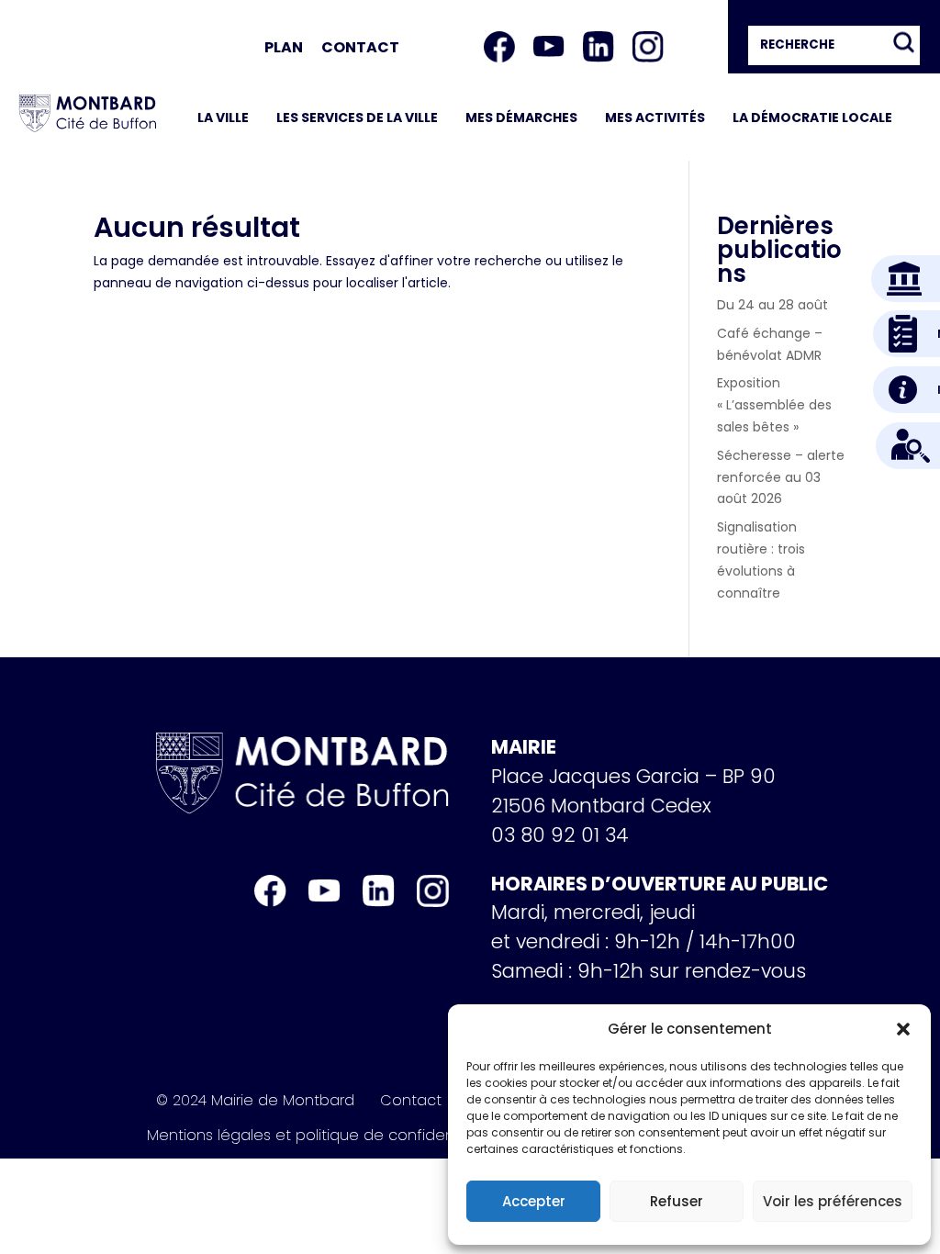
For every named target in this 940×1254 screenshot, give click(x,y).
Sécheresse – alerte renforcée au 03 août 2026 (781, 477)
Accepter (533, 1201)
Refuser (676, 1201)
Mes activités (655, 117)
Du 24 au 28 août (772, 305)
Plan (283, 47)
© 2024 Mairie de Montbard (255, 1100)
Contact (360, 47)
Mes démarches (521, 117)
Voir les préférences (832, 1201)
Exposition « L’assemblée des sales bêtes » (774, 405)
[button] (903, 1029)
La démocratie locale (812, 117)
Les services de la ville (357, 117)
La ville (223, 117)
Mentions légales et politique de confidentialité (320, 1135)
